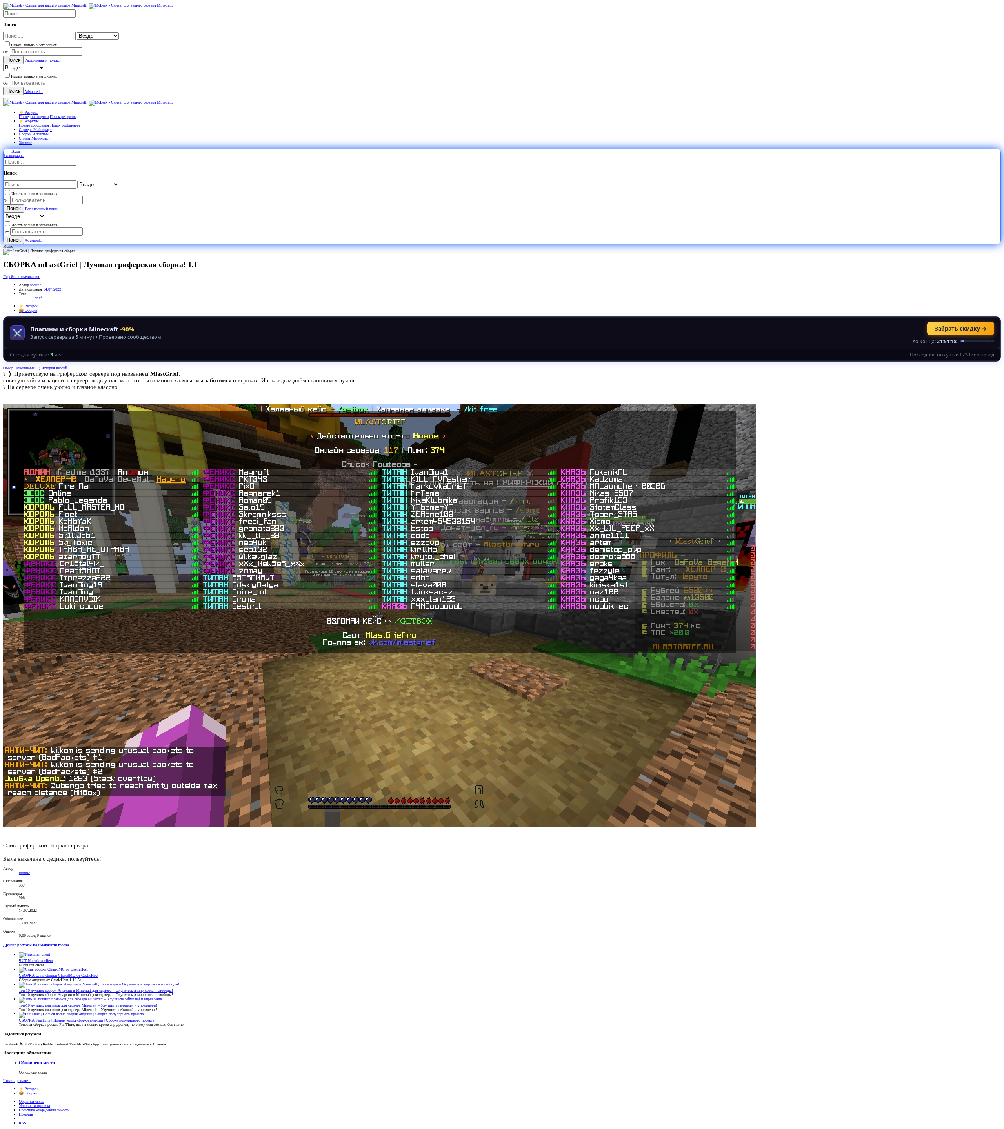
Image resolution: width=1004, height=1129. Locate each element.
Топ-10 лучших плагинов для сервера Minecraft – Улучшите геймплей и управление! (88, 1005)
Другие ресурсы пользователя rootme (36, 945)
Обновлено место (37, 1062)
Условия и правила (34, 1106)
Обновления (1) (27, 368)
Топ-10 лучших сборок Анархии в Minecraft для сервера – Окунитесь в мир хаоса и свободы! (96, 990)
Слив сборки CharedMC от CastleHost (58, 975)
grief (38, 298)
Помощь (26, 1114)
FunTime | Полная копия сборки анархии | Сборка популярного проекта (86, 1020)
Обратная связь (31, 1101)
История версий (54, 368)
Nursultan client (36, 960)
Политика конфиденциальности (44, 1110)
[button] (6, 99)
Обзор (8, 368)
